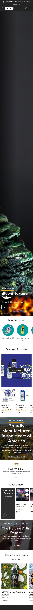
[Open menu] (2, 8)
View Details (16, 4)
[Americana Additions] (8, 395)
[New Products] (5, 515)
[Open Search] (26, 8)
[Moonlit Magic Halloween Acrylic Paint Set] (22, 494)
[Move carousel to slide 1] (2, 313)
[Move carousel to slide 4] (10, 313)
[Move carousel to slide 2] (5, 313)
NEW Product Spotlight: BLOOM (13, 593)
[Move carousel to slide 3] (7, 313)
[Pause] (13, 313)
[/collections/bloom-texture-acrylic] (16, 163)
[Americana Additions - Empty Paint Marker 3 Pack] (22, 395)
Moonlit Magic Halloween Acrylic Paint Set (22, 506)
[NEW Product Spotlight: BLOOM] (14, 576)
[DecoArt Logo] (9, 8)
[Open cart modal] (30, 8)
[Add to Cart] (12, 391)
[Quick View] (12, 395)
